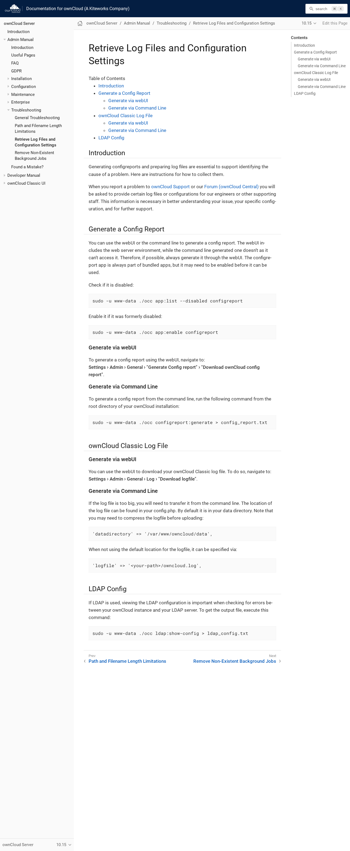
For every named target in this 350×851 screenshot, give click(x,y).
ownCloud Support (170, 186)
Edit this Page (335, 23)
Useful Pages (23, 55)
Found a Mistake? (27, 166)
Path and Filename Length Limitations (127, 661)
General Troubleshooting (37, 118)
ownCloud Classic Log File (316, 72)
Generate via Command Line (322, 66)
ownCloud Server (19, 23)
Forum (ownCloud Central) (231, 186)
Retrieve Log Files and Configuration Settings (234, 23)
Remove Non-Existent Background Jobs (234, 661)
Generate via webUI (314, 59)
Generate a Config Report (315, 52)
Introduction (18, 31)
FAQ (15, 63)
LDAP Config (305, 93)
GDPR (16, 71)
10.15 (306, 23)
